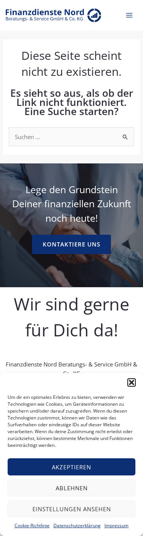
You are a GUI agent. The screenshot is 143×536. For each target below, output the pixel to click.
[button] (131, 382)
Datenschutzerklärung (77, 525)
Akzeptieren (71, 467)
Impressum (116, 525)
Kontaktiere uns (71, 244)
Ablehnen (72, 488)
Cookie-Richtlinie (32, 525)
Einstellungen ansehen (71, 509)
